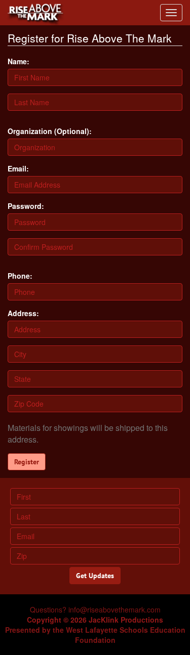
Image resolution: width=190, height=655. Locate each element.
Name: (18, 61)
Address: (23, 313)
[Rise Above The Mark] (33, 12)
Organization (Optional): (50, 131)
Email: (18, 168)
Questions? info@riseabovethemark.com (95, 609)
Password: (26, 206)
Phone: (20, 276)
